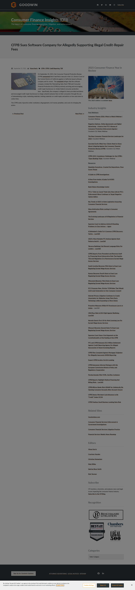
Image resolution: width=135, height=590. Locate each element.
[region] (67, 585)
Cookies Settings (89, 585)
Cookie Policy (60, 585)
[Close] (132, 585)
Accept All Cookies (117, 585)
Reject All (103, 585)
